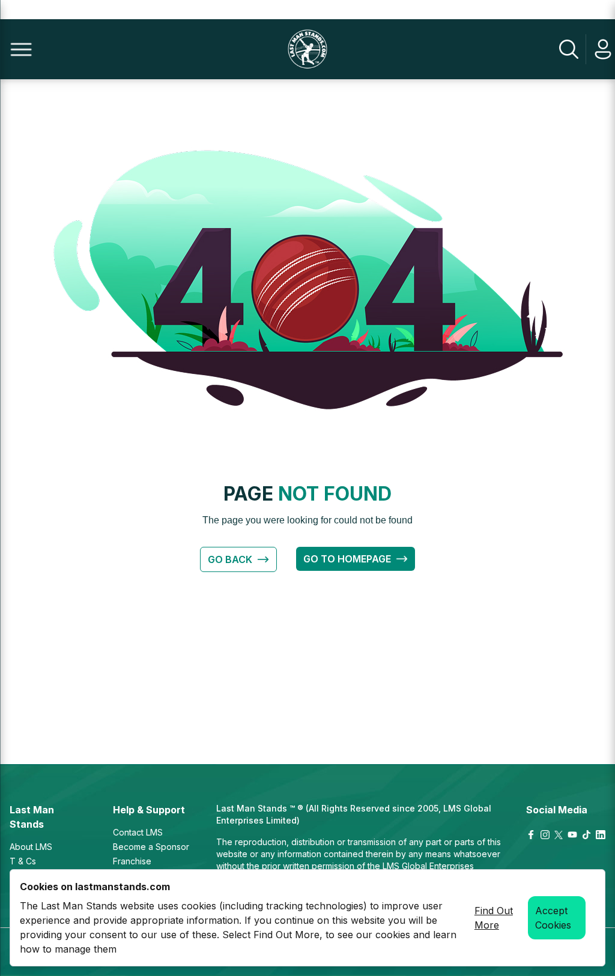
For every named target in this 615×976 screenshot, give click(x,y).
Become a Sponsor (151, 847)
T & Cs (23, 861)
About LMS (31, 847)
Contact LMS (138, 832)
